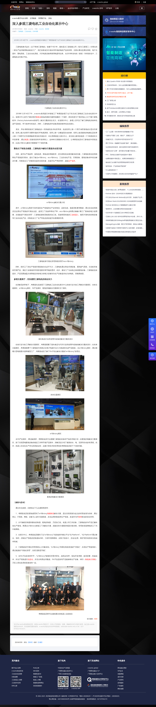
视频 (54, 8)
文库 (33, 8)
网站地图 (121, 689)
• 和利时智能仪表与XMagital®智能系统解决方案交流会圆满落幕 (124, 220)
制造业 (38, 117)
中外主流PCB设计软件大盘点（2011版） (120, 93)
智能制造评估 (30, 2)
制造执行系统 (90, 559)
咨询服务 (121, 683)
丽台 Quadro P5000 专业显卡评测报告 (120, 81)
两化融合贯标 (122, 668)
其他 (50, 18)
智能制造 (50, 513)
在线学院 (14, 2)
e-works (41, 29)
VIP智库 (109, 8)
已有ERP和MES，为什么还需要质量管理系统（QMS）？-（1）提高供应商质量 (121, 85)
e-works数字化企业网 (20, 18)
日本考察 (35, 31)
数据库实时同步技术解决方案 (116, 97)
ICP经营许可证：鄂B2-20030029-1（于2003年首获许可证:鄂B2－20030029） (94, 696)
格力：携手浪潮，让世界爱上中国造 (119, 112)
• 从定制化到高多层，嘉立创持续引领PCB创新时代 (121, 147)
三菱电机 (20, 31)
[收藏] (95, 29)
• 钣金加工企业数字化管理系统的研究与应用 (119, 162)
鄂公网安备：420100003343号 (59, 699)
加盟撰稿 (121, 674)
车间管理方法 (111, 104)
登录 (138, 2)
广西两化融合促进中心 (65, 671)
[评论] (88, 29)
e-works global (103, 2)
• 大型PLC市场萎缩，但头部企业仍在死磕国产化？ (121, 174)
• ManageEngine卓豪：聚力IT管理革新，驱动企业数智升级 (124, 224)
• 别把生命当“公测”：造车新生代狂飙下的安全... (120, 151)
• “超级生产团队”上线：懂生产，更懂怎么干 (119, 135)
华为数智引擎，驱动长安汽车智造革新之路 (121, 116)
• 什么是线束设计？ (111, 170)
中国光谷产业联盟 (64, 668)
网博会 (21, 2)
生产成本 (71, 161)
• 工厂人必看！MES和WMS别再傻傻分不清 (119, 132)
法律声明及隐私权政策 (77, 699)
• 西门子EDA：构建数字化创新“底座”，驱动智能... (121, 143)
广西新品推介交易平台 (95, 674)
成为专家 (121, 677)
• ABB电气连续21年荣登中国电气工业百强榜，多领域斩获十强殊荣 (124, 228)
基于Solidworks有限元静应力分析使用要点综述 (122, 108)
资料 (48, 8)
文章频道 (33, 18)
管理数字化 (42, 18)
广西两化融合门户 (94, 671)
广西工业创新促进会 (64, 674)
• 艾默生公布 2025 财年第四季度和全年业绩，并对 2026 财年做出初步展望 (124, 216)
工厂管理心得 (111, 100)
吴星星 (47, 29)
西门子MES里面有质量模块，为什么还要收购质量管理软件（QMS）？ (125, 89)
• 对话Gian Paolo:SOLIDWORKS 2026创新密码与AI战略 (123, 201)
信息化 (30, 559)
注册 (144, 2)
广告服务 (121, 686)
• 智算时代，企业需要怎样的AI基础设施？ (119, 209)
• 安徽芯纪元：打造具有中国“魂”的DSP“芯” (119, 139)
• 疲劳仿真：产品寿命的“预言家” (115, 166)
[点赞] (92, 29)
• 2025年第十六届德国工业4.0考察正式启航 (119, 213)
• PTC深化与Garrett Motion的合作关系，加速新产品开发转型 (124, 197)
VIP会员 (120, 671)
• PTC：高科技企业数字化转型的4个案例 (118, 155)
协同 (80, 517)
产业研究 (86, 8)
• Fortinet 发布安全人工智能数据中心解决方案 (120, 205)
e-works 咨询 (98, 8)
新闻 (27, 8)
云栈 (117, 8)
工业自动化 (28, 31)
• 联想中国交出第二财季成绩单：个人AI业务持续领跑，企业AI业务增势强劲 (124, 190)
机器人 (27, 139)
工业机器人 (74, 215)
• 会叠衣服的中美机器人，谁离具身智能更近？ (120, 158)
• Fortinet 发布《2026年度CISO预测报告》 (119, 193)
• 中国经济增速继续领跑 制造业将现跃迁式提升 (120, 232)
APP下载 (92, 2)
